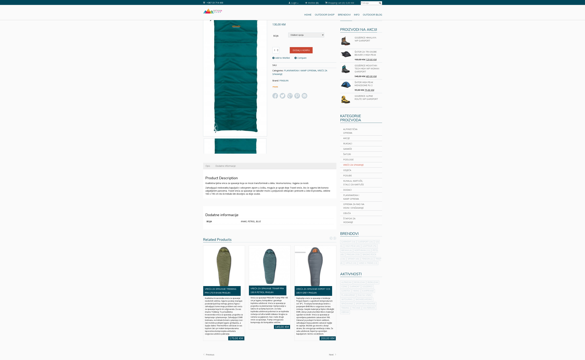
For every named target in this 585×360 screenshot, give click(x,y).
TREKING (345, 308)
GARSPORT (365, 242)
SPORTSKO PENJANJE (365, 303)
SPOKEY (353, 259)
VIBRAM (345, 312)
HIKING (356, 291)
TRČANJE (356, 308)
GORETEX (345, 291)
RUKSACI (347, 143)
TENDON (367, 259)
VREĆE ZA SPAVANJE (353, 164)
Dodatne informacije (226, 165)
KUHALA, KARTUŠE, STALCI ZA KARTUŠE (353, 182)
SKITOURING (347, 299)
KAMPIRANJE (368, 291)
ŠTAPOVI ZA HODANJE (349, 220)
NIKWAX (346, 250)
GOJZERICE (367, 286)
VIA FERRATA (369, 308)
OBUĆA (347, 213)
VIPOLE (350, 263)
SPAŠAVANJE (347, 303)
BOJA (275, 35)
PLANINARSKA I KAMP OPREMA (300, 70)
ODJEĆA (347, 170)
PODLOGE (348, 159)
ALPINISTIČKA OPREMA (350, 131)
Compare (302, 57)
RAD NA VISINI (364, 295)
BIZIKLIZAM (373, 282)
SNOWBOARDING (363, 299)
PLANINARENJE (348, 295)
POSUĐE (347, 175)
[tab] (208, 166)
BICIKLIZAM (359, 282)
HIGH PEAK (352, 246)
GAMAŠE (347, 148)
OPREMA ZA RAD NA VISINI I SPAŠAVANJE (353, 206)
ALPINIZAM (346, 282)
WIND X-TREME (368, 263)
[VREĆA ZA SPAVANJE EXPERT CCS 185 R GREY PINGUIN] (315, 267)
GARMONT (348, 242)
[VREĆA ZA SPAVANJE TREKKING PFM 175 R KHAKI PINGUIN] (224, 267)
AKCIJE (346, 138)
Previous (209, 354)
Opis (208, 165)
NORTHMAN (362, 250)
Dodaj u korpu (301, 50)
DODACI (347, 189)
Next (331, 354)
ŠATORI (347, 154)
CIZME (344, 286)
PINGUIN (283, 80)
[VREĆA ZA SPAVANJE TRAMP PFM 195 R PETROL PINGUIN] (269, 267)
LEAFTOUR (369, 246)
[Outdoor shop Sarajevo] (212, 11)
